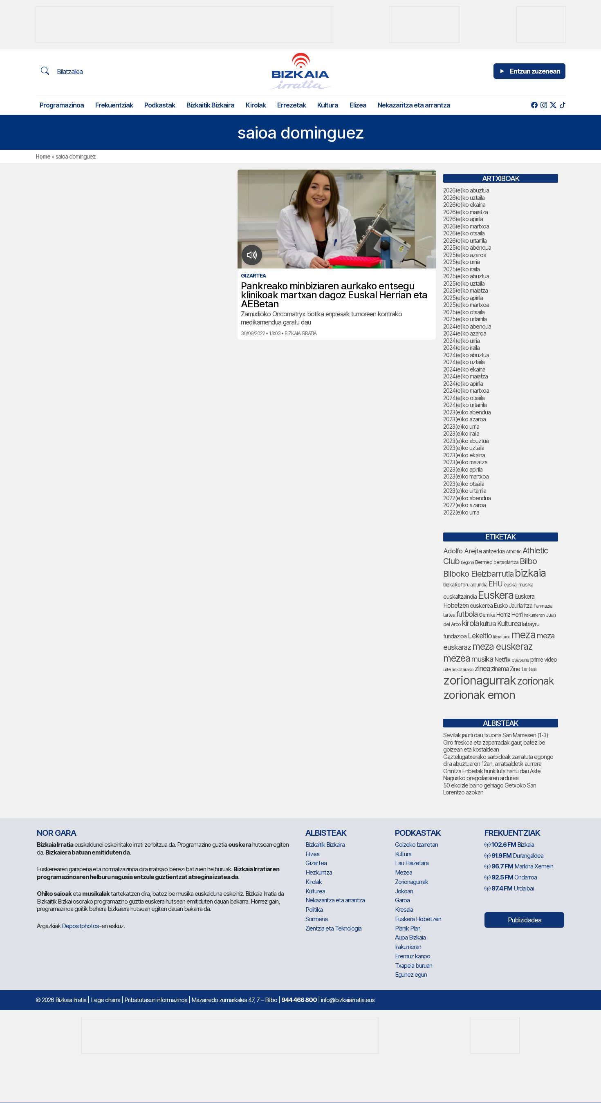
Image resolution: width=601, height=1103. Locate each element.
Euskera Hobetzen (418, 919)
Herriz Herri (509, 614)
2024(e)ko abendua (467, 326)
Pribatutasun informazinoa (155, 1000)
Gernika (487, 615)
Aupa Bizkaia (410, 937)
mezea (456, 658)
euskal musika (518, 585)
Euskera (496, 594)
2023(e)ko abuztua (466, 440)
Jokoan (404, 891)
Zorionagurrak (411, 882)
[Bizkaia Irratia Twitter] (553, 105)
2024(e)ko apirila (463, 383)
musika (482, 658)
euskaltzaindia (460, 596)
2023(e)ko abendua (467, 412)
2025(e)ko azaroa (464, 254)
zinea (482, 668)
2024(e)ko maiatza (465, 376)
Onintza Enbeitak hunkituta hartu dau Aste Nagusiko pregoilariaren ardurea (491, 774)
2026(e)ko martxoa (466, 226)
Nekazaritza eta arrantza (414, 105)
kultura (488, 624)
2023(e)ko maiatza (465, 462)
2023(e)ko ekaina (464, 455)
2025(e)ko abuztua (466, 276)
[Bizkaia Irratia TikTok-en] (562, 105)
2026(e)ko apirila (463, 218)
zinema (500, 669)
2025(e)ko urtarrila (465, 318)
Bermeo (483, 562)
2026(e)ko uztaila (463, 197)
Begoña (467, 562)
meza (523, 635)
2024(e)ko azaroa (464, 333)
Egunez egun (411, 974)
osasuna (520, 660)
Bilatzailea (69, 71)
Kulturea (509, 623)
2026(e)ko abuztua (466, 190)
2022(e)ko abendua (467, 497)
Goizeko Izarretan (416, 844)
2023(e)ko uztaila (463, 447)
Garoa (402, 900)
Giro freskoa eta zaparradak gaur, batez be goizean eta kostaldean (494, 746)
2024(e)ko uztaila (463, 361)
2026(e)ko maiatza (465, 211)
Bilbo (528, 561)
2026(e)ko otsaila (463, 233)
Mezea (403, 872)
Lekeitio (480, 635)
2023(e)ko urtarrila (464, 490)
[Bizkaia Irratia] (300, 71)
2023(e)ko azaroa (464, 419)
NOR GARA (56, 833)
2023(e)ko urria (461, 426)
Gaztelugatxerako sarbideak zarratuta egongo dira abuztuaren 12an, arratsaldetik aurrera (498, 760)
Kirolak (256, 105)
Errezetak (291, 105)
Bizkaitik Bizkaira (210, 105)
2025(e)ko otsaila (463, 312)
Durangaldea (517, 855)
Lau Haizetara (411, 863)
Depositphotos (80, 926)
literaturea (501, 637)
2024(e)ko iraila (461, 347)
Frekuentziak (114, 105)
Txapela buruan (413, 965)
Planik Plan (407, 928)
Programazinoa (62, 105)
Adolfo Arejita (462, 551)
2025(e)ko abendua (467, 247)
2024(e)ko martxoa (466, 390)
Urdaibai (512, 888)
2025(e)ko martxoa (466, 304)
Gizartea (316, 863)
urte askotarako (458, 669)
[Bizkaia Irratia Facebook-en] (534, 105)
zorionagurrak (479, 680)
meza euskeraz (502, 646)
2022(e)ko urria (461, 512)
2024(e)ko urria (461, 340)
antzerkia (494, 551)
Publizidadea (524, 920)
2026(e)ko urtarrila (465, 240)
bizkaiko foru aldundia (465, 585)
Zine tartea (523, 669)
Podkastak (159, 105)
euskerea (481, 605)
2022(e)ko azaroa (464, 504)
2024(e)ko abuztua (466, 354)
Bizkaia (512, 844)
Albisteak (325, 833)
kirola (470, 623)
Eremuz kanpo (412, 956)
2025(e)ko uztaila (463, 283)
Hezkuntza (318, 872)
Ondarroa (514, 877)
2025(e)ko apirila (463, 297)
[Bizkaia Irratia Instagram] (543, 105)
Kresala (404, 909)
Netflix (502, 659)
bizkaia (530, 572)
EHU (495, 583)
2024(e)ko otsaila (463, 397)
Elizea (358, 105)
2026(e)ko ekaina (464, 204)
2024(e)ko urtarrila (465, 404)
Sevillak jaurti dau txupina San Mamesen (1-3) (495, 735)
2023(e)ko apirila (462, 469)
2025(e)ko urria (461, 261)
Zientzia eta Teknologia (333, 928)
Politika (314, 909)
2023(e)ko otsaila (463, 483)
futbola (467, 613)
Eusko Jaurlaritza (513, 605)
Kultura (327, 105)
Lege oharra (105, 1000)
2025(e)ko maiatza (465, 290)
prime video (543, 659)
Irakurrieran (534, 615)
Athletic (513, 551)
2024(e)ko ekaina (464, 369)
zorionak (535, 681)
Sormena (316, 919)
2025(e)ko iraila (461, 269)
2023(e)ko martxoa (466, 476)
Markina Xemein (522, 866)
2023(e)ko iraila (461, 433)
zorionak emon (479, 695)
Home (43, 156)
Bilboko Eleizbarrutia (478, 574)
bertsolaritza (505, 562)
